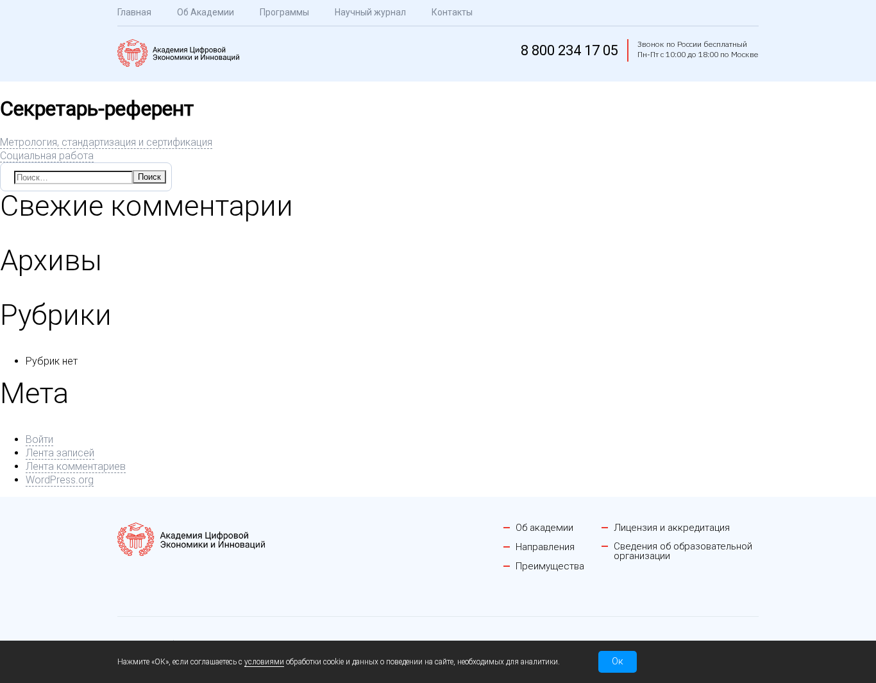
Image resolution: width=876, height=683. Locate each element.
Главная (134, 12)
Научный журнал (370, 12)
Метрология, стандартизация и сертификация (106, 142)
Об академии (544, 528)
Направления (545, 547)
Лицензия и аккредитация (672, 528)
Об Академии (205, 12)
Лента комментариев (76, 466)
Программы (284, 12)
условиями (264, 661)
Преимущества (550, 566)
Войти (39, 439)
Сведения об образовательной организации (683, 551)
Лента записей (60, 453)
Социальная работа (47, 156)
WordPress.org (60, 480)
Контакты (452, 12)
